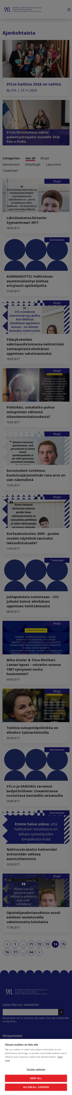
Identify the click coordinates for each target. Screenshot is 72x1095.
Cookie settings (36, 1069)
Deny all (36, 1078)
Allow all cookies (36, 1087)
